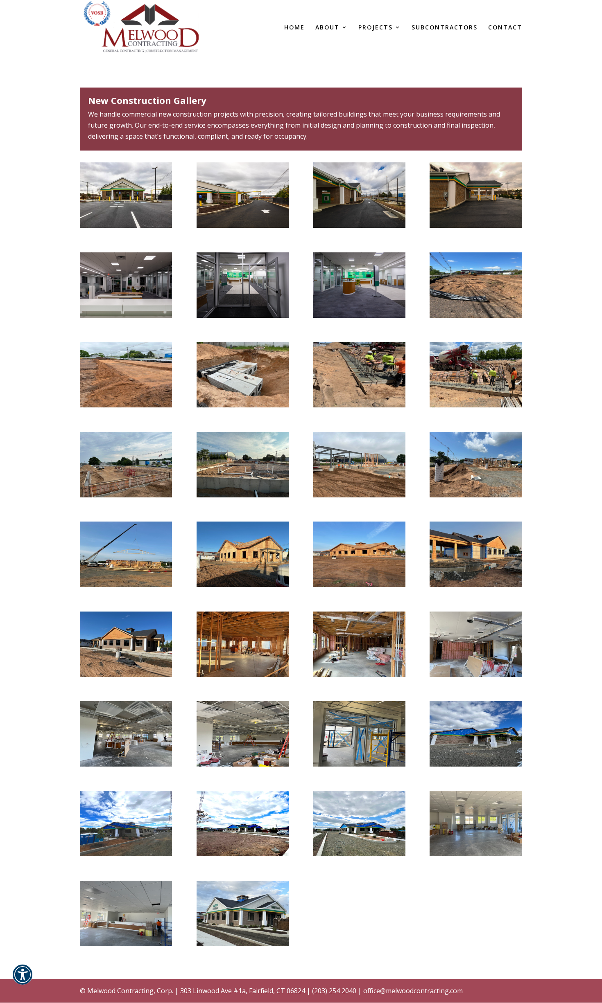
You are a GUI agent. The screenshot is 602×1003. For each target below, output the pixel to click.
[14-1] (476, 584)
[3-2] (243, 404)
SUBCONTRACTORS (445, 28)
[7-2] (126, 494)
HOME (294, 28)
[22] (476, 764)
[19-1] (126, 764)
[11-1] (126, 584)
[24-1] (243, 853)
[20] (243, 764)
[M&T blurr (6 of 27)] (476, 225)
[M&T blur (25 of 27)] (243, 315)
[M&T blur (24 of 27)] (126, 315)
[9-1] (359, 494)
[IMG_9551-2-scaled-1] (243, 943)
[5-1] (359, 404)
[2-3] (126, 404)
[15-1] (126, 674)
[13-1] (359, 584)
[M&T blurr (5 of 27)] (243, 225)
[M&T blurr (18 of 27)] (359, 315)
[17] (359, 674)
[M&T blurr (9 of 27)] (359, 225)
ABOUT (327, 28)
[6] (476, 404)
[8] (243, 494)
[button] (22, 979)
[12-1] (243, 584)
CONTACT (505, 28)
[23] (126, 853)
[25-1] (359, 853)
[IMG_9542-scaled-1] (476, 853)
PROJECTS (375, 28)
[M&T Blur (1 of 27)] (126, 225)
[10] (476, 494)
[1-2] (476, 315)
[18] (476, 674)
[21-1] (359, 764)
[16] (243, 674)
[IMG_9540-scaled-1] (126, 943)
